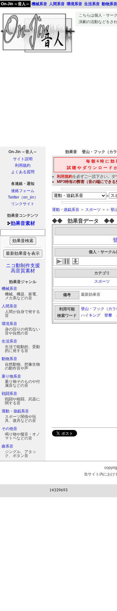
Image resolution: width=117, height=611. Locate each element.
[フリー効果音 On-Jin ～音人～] (37, 52)
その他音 (9, 428)
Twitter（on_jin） (23, 197)
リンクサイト (22, 204)
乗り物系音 (11, 376)
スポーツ (93, 209)
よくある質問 (22, 172)
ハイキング (90, 315)
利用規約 (23, 165)
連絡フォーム (22, 190)
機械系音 (9, 288)
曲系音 (7, 446)
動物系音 (9, 359)
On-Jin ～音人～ (15, 4)
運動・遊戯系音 (15, 411)
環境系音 (9, 323)
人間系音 (9, 306)
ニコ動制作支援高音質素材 (23, 268)
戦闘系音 (9, 393)
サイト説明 (22, 159)
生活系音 (9, 341)
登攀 (108, 315)
